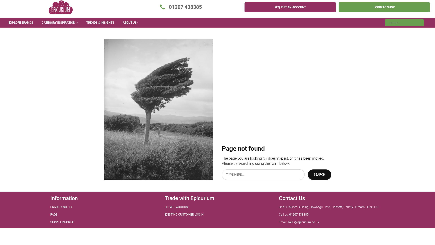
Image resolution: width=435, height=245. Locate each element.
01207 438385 (299, 214)
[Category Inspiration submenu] (77, 22)
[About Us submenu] (138, 22)
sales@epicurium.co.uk (303, 222)
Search (319, 174)
